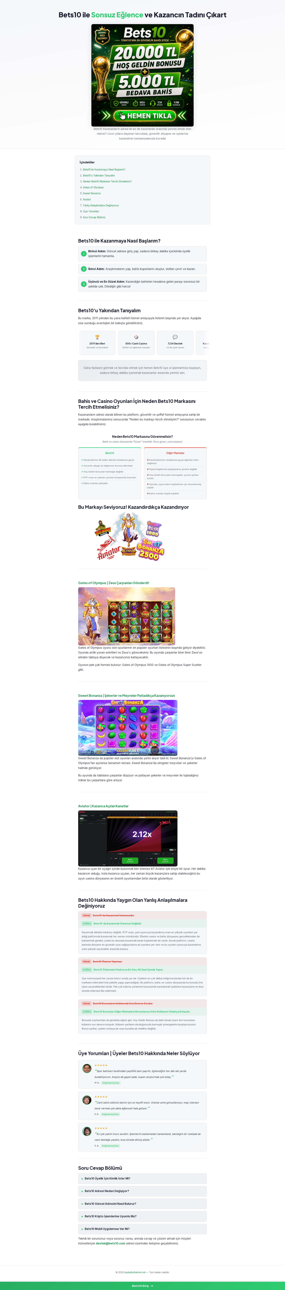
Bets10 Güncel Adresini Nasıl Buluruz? (110, 1203)
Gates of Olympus (93, 187)
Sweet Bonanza (92, 193)
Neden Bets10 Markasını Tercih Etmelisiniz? (107, 181)
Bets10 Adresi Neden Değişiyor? (107, 1191)
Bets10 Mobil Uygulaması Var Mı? (107, 1229)
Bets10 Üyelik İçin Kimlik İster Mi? (107, 1178)
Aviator (87, 199)
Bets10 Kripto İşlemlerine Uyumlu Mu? (111, 1216)
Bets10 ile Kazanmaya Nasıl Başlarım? (104, 169)
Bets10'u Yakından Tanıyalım (99, 175)
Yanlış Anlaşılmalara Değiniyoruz (101, 205)
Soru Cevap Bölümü (94, 217)
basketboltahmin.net (135, 1272)
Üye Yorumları (91, 211)
